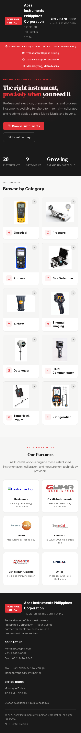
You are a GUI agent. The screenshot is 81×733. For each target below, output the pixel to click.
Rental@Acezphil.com (18, 648)
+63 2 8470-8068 (63, 19)
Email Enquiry (21, 137)
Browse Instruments (26, 126)
